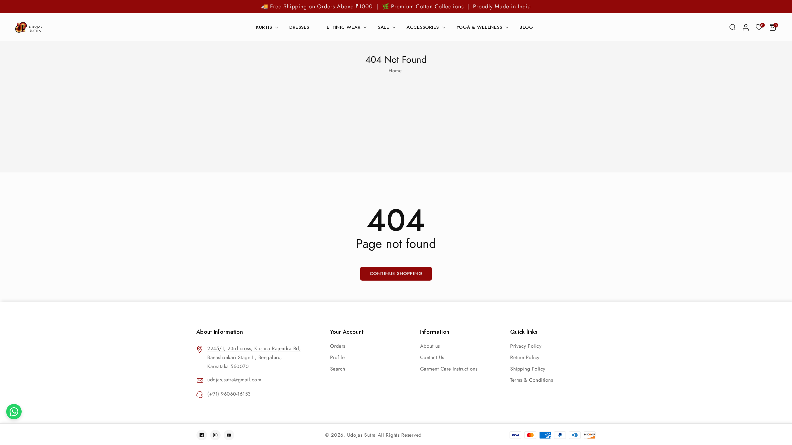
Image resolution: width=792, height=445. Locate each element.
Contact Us (432, 357)
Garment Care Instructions (449, 368)
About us (430, 346)
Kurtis (264, 27)
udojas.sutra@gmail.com (234, 379)
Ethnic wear (344, 27)
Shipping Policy (527, 368)
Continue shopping (396, 273)
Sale (383, 27)
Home (395, 70)
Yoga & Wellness (479, 27)
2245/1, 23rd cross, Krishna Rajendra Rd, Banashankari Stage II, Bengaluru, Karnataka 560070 (254, 357)
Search (337, 368)
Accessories (423, 27)
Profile (337, 357)
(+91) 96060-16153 (229, 393)
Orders (337, 346)
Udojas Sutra (361, 435)
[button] (733, 27)
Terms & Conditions (531, 380)
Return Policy (525, 357)
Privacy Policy (525, 346)
